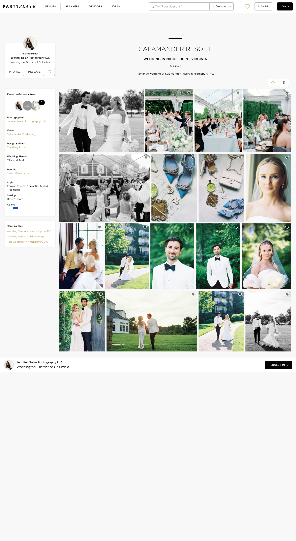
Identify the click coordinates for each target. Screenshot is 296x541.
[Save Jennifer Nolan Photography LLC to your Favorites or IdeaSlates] (50, 72)
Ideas (116, 6)
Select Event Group (18, 173)
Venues (50, 6)
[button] (247, 6)
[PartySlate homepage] (19, 6)
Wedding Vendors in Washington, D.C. (29, 231)
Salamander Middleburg (21, 134)
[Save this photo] (140, 93)
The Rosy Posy (16, 147)
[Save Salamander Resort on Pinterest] (284, 83)
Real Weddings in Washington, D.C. (28, 241)
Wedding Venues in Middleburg (25, 236)
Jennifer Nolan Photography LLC (30, 57)
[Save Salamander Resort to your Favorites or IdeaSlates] (273, 83)
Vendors (95, 6)
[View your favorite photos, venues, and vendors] (247, 6)
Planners (72, 6)
